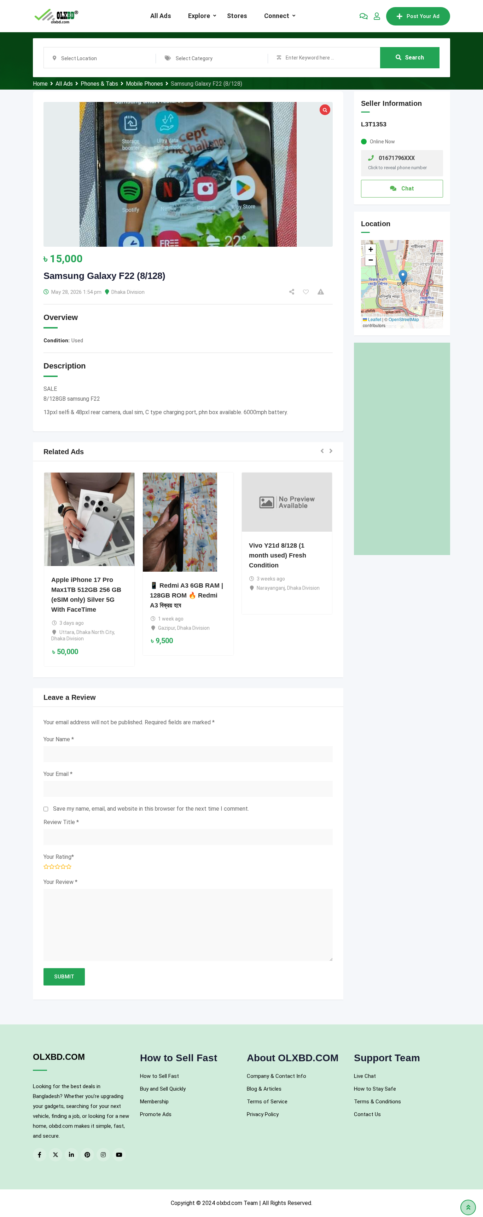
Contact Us (367, 1114)
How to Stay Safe (375, 1089)
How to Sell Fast (159, 1076)
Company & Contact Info (276, 1076)
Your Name (58, 739)
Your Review (60, 882)
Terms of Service (267, 1101)
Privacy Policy (263, 1114)
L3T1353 (373, 124)
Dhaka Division (128, 292)
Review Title (61, 822)
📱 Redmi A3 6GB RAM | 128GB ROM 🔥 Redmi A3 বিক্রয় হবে (186, 595)
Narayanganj (271, 588)
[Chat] (364, 16)
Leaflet (374, 319)
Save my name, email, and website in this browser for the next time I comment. (151, 808)
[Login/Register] (377, 16)
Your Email (57, 774)
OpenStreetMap (404, 319)
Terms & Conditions (377, 1101)
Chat (407, 188)
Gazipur (166, 628)
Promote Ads (155, 1114)
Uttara (66, 632)
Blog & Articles (264, 1089)
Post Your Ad (423, 16)
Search (414, 57)
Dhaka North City (95, 632)
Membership (154, 1101)
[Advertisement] (402, 449)
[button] (322, 451)
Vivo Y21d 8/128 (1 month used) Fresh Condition (277, 555)
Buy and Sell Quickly (163, 1089)
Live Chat (365, 1076)
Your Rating (58, 856)
